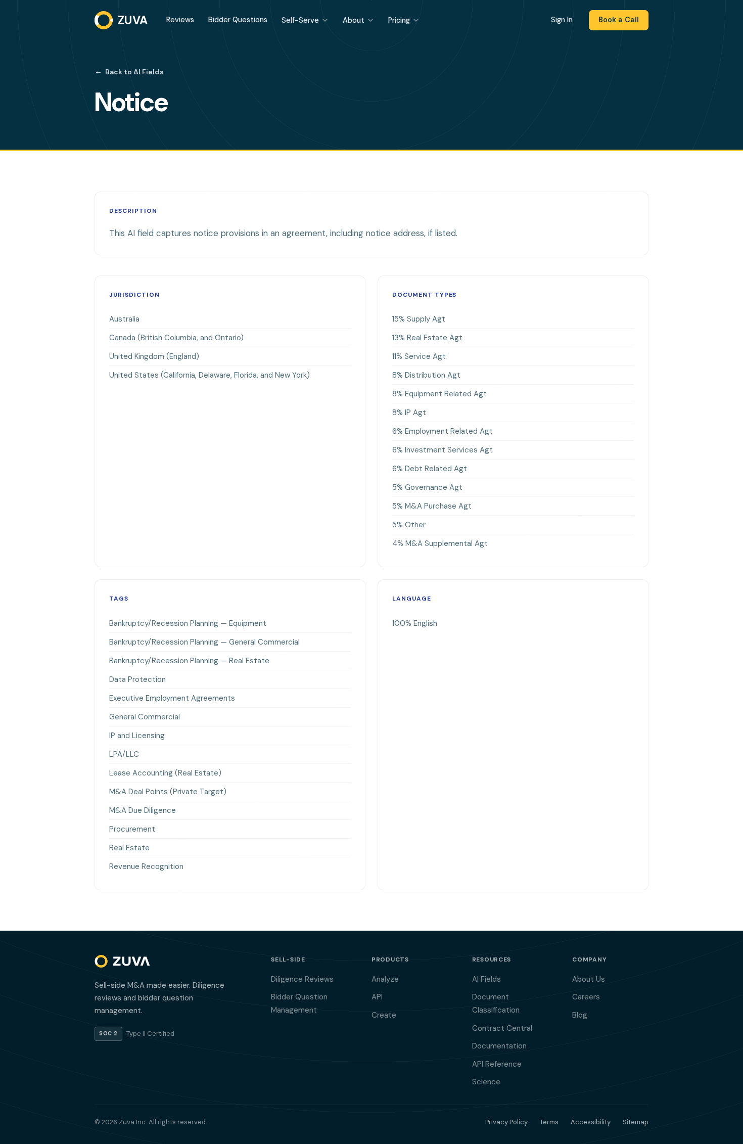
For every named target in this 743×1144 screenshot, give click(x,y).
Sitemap (635, 1122)
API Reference (497, 1064)
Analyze (385, 979)
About (353, 20)
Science (486, 1082)
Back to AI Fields (129, 71)
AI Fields (486, 979)
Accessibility (591, 1122)
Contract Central (502, 1028)
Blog (579, 1015)
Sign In (562, 19)
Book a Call (618, 19)
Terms (549, 1122)
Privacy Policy (506, 1122)
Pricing (399, 20)
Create (384, 1015)
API (377, 997)
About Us (588, 979)
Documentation (499, 1046)
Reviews (180, 19)
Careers (586, 997)
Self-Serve (300, 20)
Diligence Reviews (302, 979)
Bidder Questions (237, 19)
